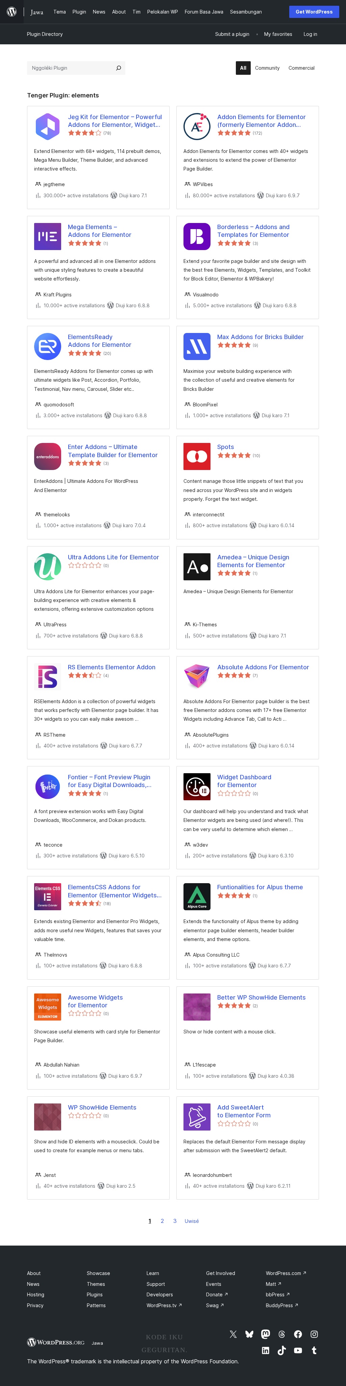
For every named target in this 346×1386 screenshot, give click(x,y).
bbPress (278, 1294)
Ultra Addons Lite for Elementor (113, 557)
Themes (96, 1284)
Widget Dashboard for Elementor (244, 781)
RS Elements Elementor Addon (111, 667)
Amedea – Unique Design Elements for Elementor (253, 561)
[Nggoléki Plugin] (118, 68)
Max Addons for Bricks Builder (260, 336)
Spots (225, 446)
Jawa (97, 1343)
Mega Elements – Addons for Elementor (99, 230)
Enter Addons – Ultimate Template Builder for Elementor (113, 450)
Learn (153, 1273)
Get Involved (220, 1273)
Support (156, 1284)
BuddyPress (282, 1305)
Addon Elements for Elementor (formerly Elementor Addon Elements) (261, 121)
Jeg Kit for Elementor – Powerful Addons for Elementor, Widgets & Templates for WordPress (115, 121)
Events (213, 1284)
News (33, 1284)
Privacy (35, 1305)
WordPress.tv (164, 1305)
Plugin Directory (45, 34)
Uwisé (192, 1221)
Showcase (98, 1273)
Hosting (35, 1294)
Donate (217, 1294)
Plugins (95, 1294)
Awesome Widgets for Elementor (95, 1001)
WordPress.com (286, 1273)
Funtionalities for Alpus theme (260, 887)
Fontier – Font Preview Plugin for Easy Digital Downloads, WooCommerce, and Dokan (109, 781)
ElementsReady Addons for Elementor (99, 340)
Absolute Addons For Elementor (263, 667)
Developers (160, 1294)
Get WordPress (314, 12)
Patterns (96, 1305)
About (34, 1273)
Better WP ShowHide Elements (261, 997)
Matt (274, 1284)
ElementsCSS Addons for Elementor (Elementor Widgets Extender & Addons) (112, 891)
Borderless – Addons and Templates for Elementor (253, 230)
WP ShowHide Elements (102, 1107)
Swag (215, 1305)
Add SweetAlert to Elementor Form (244, 1111)
